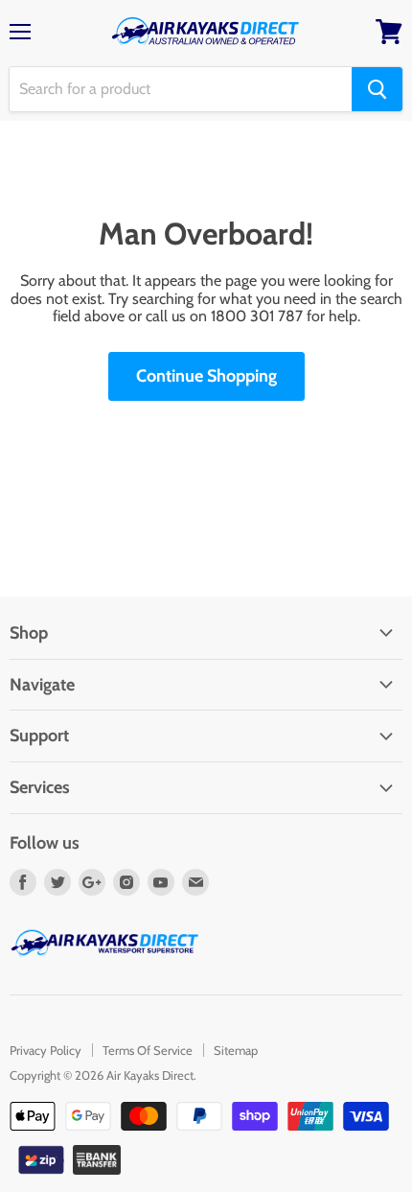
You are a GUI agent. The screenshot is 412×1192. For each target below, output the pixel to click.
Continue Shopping (206, 375)
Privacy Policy (45, 1050)
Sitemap (236, 1050)
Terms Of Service (148, 1050)
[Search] (377, 89)
